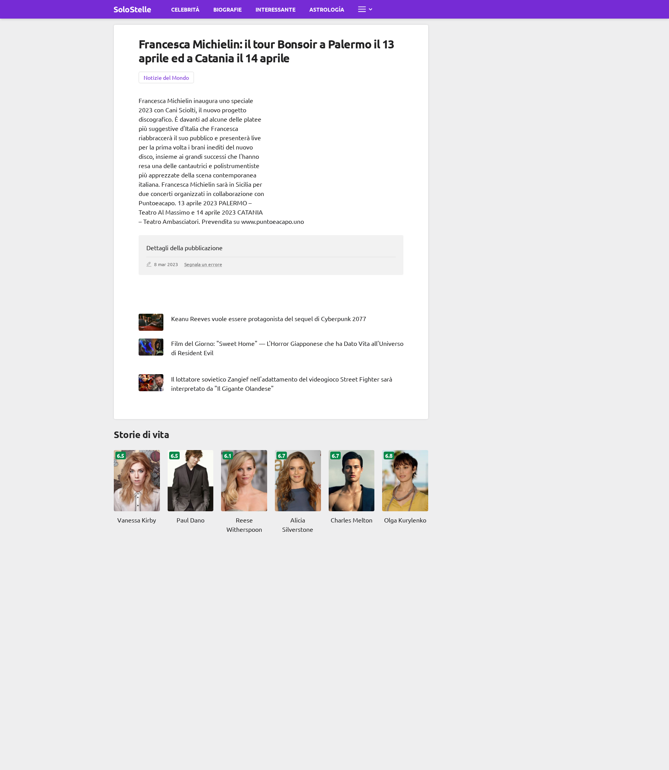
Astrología (326, 9)
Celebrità (185, 9)
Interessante (275, 9)
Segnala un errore (203, 264)
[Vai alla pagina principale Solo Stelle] (132, 9)
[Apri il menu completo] (365, 9)
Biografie (227, 9)
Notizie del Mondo (166, 77)
